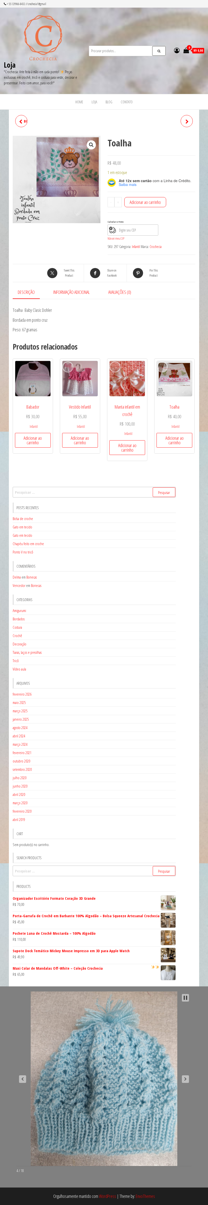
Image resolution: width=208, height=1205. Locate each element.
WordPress (107, 1196)
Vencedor (19, 585)
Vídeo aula (19, 669)
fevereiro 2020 (22, 811)
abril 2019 (19, 819)
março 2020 (20, 802)
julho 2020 (19, 777)
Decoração (19, 643)
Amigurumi (19, 610)
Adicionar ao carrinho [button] (33, 440)
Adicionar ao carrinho (145, 202)
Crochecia (156, 246)
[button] (91, 144)
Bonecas (31, 577)
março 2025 (20, 710)
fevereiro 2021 (22, 752)
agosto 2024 (20, 727)
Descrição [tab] (26, 292)
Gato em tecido (22, 526)
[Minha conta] (177, 50)
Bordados (19, 618)
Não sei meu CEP (116, 238)
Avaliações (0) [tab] (119, 292)
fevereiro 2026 (22, 694)
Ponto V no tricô (23, 551)
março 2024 (20, 744)
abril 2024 (19, 735)
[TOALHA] (187, 121)
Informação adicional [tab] (71, 292)
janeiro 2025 (21, 719)
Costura (17, 627)
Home (79, 101)
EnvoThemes (145, 1196)
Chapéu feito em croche (28, 543)
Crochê (17, 635)
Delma (17, 577)
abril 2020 (19, 794)
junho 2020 (20, 786)
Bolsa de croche (23, 518)
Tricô (16, 660)
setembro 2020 (22, 769)
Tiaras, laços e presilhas (27, 652)
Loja (9, 65)
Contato (127, 101)
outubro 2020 (21, 760)
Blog (109, 101)
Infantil (136, 246)
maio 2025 (19, 702)
